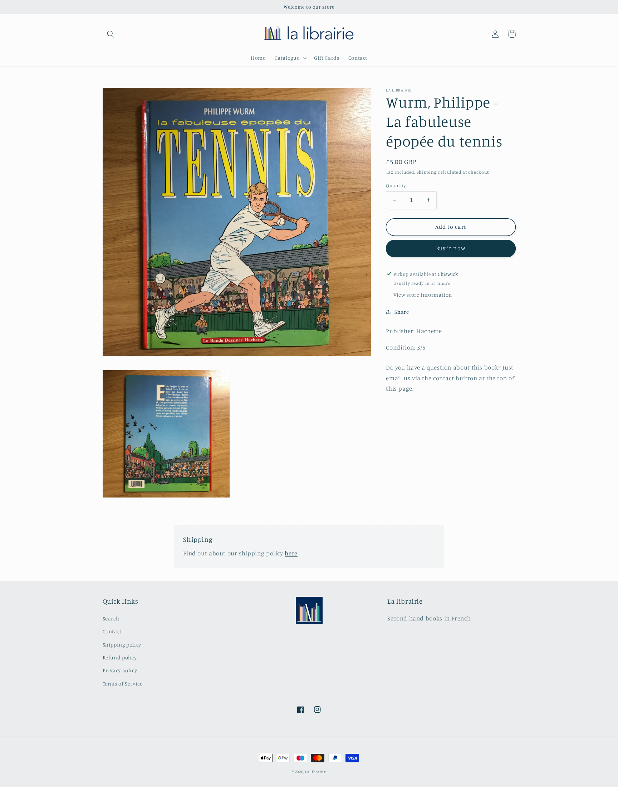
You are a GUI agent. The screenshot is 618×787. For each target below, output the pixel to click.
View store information (422, 295)
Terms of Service (123, 683)
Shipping (427, 172)
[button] (111, 34)
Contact (112, 631)
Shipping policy (122, 645)
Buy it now (451, 248)
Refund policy (120, 657)
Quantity (396, 185)
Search (111, 618)
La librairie (315, 771)
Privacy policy (120, 670)
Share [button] (401, 311)
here (291, 553)
